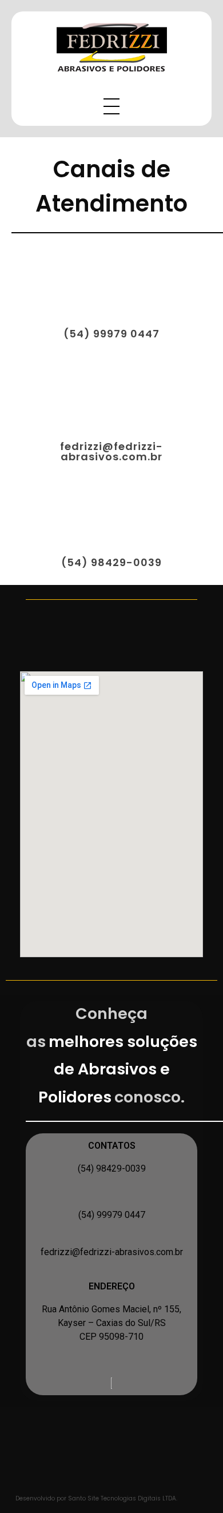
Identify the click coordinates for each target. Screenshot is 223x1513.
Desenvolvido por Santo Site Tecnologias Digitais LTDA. (96, 1498)
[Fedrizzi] (112, 47)
